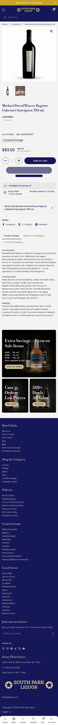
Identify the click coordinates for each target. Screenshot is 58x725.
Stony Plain (7, 573)
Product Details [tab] (11, 235)
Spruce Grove (8, 576)
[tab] (15, 194)
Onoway (6, 606)
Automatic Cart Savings (30, 3)
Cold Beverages (9, 478)
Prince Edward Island (11, 556)
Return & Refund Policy (12, 505)
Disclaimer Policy (10, 515)
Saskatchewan (9, 536)
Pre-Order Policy (9, 512)
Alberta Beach (8, 603)
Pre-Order (12, 404)
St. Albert (6, 583)
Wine (4, 475)
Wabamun (7, 600)
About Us (6, 431)
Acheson (6, 596)
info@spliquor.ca (10, 697)
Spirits (5, 471)
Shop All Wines (14, 366)
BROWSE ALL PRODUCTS (38, 366)
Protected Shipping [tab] (13, 242)
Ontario (5, 542)
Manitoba (6, 539)
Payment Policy (9, 509)
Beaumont (7, 593)
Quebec (6, 546)
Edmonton (7, 580)
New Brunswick (9, 549)
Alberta (5, 532)
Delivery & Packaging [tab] (33, 235)
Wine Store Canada (11, 447)
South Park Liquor (27, 707)
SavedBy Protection (11, 451)
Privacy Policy (8, 495)
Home (4, 24)
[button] (53, 10)
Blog (4, 444)
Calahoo (6, 610)
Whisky (5, 468)
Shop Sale (39, 404)
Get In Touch (8, 434)
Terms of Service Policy (13, 502)
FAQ (4, 441)
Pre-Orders (7, 437)
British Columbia (9, 529)
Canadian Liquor (9, 481)
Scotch (5, 465)
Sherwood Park (9, 586)
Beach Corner (8, 613)
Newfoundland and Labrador (15, 559)
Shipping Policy (9, 499)
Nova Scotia (7, 552)
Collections (16, 24)
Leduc (5, 590)
